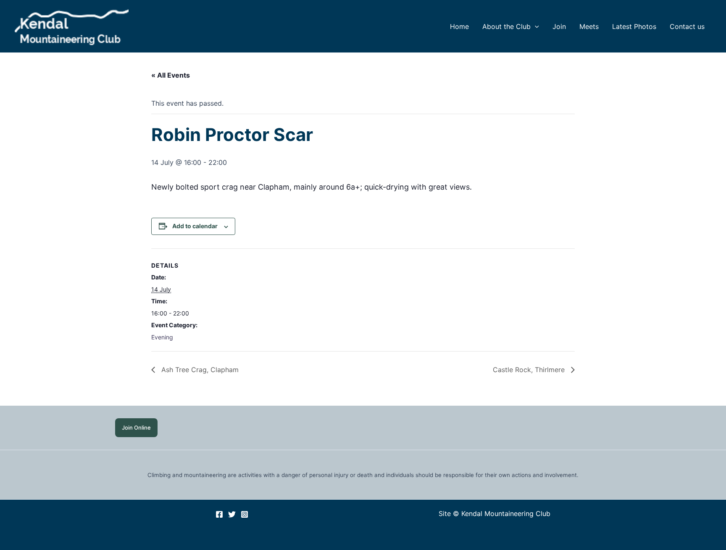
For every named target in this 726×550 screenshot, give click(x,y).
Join (559, 26)
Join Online (136, 427)
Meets (589, 26)
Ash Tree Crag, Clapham (199, 369)
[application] (535, 26)
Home (459, 26)
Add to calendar (195, 225)
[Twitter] (232, 514)
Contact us (687, 26)
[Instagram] (244, 514)
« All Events (170, 75)
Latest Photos (634, 26)
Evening (162, 337)
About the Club (506, 26)
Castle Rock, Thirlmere (530, 369)
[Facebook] (219, 514)
